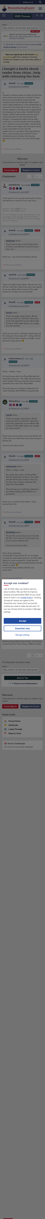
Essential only (22, 628)
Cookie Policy (26, 597)
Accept (22, 620)
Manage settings (22, 634)
